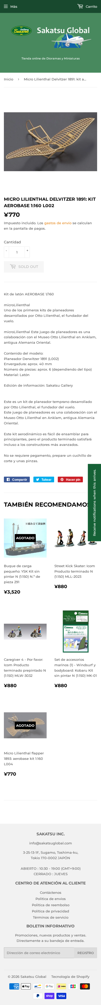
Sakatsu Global (33, 976)
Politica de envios (50, 899)
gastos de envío (57, 223)
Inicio (8, 79)
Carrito (91, 6)
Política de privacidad (50, 911)
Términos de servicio (50, 917)
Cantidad (12, 242)
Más (13, 6)
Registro (85, 953)
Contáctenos (50, 892)
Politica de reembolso (50, 905)
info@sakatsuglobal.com (50, 843)
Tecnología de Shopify (70, 976)
